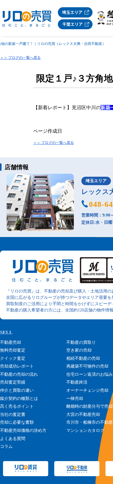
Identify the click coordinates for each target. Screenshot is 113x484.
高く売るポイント (17, 406)
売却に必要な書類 (17, 422)
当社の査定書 (12, 414)
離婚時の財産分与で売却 (89, 406)
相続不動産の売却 (83, 358)
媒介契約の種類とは (19, 398)
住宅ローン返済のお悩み (89, 374)
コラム (6, 446)
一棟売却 (74, 398)
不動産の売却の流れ (19, 374)
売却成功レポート (17, 366)
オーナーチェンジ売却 (87, 390)
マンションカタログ (85, 430)
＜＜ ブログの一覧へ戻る (20, 57)
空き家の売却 (79, 350)
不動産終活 (76, 382)
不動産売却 (10, 342)
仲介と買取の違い (17, 390)
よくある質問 (12, 438)
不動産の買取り (81, 342)
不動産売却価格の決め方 (23, 430)
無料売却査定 (12, 350)
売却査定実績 (12, 382)
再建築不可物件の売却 (87, 366)
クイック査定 (12, 358)
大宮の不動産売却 (83, 414)
